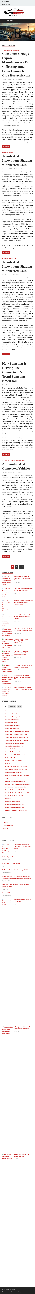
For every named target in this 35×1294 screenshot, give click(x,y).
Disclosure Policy (8, 825)
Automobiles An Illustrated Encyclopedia (17, 731)
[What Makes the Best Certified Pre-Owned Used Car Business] (7, 629)
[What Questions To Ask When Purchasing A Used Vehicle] (7, 1027)
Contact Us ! (6, 822)
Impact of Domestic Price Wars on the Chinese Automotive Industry (23, 616)
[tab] (5, 706)
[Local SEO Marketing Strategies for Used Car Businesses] (7, 589)
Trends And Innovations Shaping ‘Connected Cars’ (17, 160)
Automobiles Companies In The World (16, 734)
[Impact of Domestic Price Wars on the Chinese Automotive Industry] (7, 615)
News (6, 778)
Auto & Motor (9, 711)
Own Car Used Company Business (15, 781)
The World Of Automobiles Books (15, 790)
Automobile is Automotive (12, 725)
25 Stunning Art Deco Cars (10, 857)
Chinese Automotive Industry (13, 772)
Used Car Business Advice (12, 801)
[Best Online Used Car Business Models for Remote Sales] (7, 665)
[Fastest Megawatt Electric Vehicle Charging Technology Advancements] (7, 675)
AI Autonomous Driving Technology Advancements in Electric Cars (22, 640)
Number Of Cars (7, 893)
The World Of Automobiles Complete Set (17, 793)
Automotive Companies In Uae (14, 746)
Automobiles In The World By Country (16, 740)
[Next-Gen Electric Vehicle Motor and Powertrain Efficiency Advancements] (7, 601)
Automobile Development (9, 258)
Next (21, 566)
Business (7, 763)
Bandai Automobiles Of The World (15, 755)
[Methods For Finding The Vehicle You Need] (7, 1154)
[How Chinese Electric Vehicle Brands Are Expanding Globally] (7, 688)
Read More (5, 146)
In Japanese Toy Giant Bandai (11, 863)
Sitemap (5, 828)
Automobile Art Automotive (13, 714)
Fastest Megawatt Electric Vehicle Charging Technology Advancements (22, 677)
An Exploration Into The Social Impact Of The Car (17, 870)
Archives (12, 706)
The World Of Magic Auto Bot (14, 795)
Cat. (5, 706)
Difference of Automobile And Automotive (13, 460)
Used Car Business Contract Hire (14, 807)
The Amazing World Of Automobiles (15, 787)
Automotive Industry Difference (14, 752)
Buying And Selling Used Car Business (16, 766)
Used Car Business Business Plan (14, 804)
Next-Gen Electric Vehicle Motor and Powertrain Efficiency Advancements (23, 602)
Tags (19, 706)
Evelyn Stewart (18, 79)
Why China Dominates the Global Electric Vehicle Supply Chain (23, 578)
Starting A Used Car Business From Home (17, 784)
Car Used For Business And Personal (16, 769)
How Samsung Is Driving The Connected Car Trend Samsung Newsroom (14, 372)
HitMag (19, 1292)
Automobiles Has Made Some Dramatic (16, 737)
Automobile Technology (12, 728)
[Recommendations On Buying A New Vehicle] (7, 899)
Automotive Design (10, 749)
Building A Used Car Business (13, 760)
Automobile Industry (7, 152)
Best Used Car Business (12, 757)
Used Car (8, 798)
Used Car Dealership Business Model (16, 810)
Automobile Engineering (12, 719)
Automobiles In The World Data (10, 50)
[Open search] (30, 21)
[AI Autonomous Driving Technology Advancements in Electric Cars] (7, 639)
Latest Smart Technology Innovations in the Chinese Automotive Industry (21, 652)
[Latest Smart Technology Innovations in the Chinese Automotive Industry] (7, 651)
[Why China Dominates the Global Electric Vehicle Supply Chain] (7, 576)
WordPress (12, 1292)
